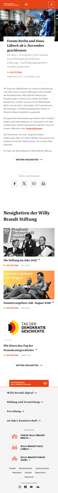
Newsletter (17, 472)
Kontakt (28, 472)
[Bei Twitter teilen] (24, 183)
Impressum (29, 477)
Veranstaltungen (34, 128)
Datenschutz (40, 472)
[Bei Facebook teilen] (14, 183)
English (12, 468)
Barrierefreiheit (25, 468)
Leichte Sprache (42, 468)
